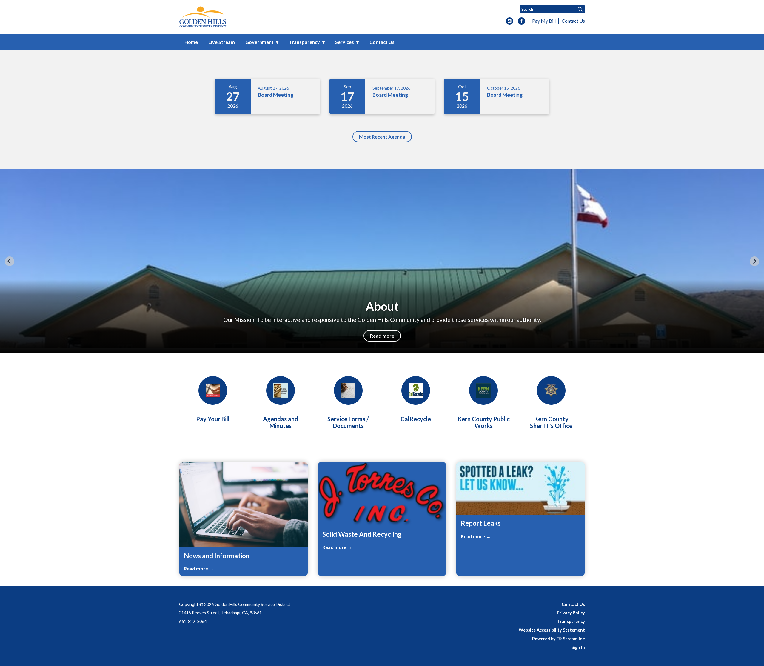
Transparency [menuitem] (304, 42)
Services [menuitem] (344, 42)
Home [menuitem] (191, 42)
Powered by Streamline (558, 638)
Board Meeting (275, 95)
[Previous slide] (9, 261)
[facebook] (521, 21)
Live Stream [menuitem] (221, 42)
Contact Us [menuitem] (382, 42)
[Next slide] (754, 261)
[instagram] (509, 21)
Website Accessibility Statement (552, 630)
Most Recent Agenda (382, 136)
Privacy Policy (571, 612)
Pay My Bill (544, 21)
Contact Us (573, 21)
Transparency (571, 621)
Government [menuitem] (259, 42)
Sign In (578, 647)
